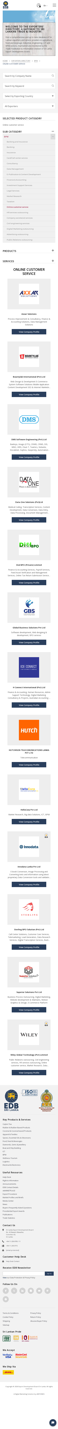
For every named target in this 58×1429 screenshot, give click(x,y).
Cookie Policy (8, 1317)
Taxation (10, 202)
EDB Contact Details (10, 1187)
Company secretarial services (20, 218)
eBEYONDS (40, 1394)
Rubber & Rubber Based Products (16, 1127)
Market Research (14, 196)
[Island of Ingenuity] (30, 1338)
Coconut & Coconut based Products (17, 1131)
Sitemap (6, 1325)
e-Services (38, 4)
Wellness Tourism (10, 1158)
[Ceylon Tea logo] (7, 1338)
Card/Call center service (17, 158)
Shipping (6, 1321)
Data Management (15, 169)
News (5, 1204)
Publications (8, 1214)
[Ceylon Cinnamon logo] (16, 1338)
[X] (14, 1291)
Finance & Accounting (16, 180)
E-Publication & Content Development (24, 174)
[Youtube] (39, 1291)
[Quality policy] (29, 1092)
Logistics (6, 1161)
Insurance (11, 153)
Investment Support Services (19, 185)
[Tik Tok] (6, 1299)
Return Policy (35, 1317)
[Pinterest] (48, 1291)
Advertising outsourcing (17, 234)
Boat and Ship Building (12, 1148)
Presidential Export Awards (14, 1211)
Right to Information (10, 1180)
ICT (4, 1151)
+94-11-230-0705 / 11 (13, 1241)
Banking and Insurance (17, 142)
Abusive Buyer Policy (38, 1321)
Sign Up (49, 1273)
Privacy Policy (35, 1313)
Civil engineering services (18, 223)
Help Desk (7, 1177)
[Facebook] (6, 1291)
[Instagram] (31, 1291)
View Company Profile (29, 332)
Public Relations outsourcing (19, 240)
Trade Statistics (9, 1218)
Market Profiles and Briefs (13, 1197)
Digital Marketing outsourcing (20, 229)
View (4, 1277)
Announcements (9, 1184)
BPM (36, 61)
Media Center (8, 1201)
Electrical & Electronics (12, 1165)
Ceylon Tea (7, 1124)
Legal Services (13, 191)
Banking (10, 147)
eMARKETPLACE (9, 1191)
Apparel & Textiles (10, 1134)
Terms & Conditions (11, 1313)
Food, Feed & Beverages (12, 1141)
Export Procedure (10, 1194)
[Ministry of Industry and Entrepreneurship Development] (46, 1100)
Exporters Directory (20, 61)
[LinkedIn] (22, 1291)
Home (5, 61)
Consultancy (12, 164)
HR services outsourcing (17, 213)
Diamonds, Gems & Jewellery (14, 1145)
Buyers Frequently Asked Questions (17, 1208)
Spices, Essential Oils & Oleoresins (17, 1138)
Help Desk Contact (12, 1261)
